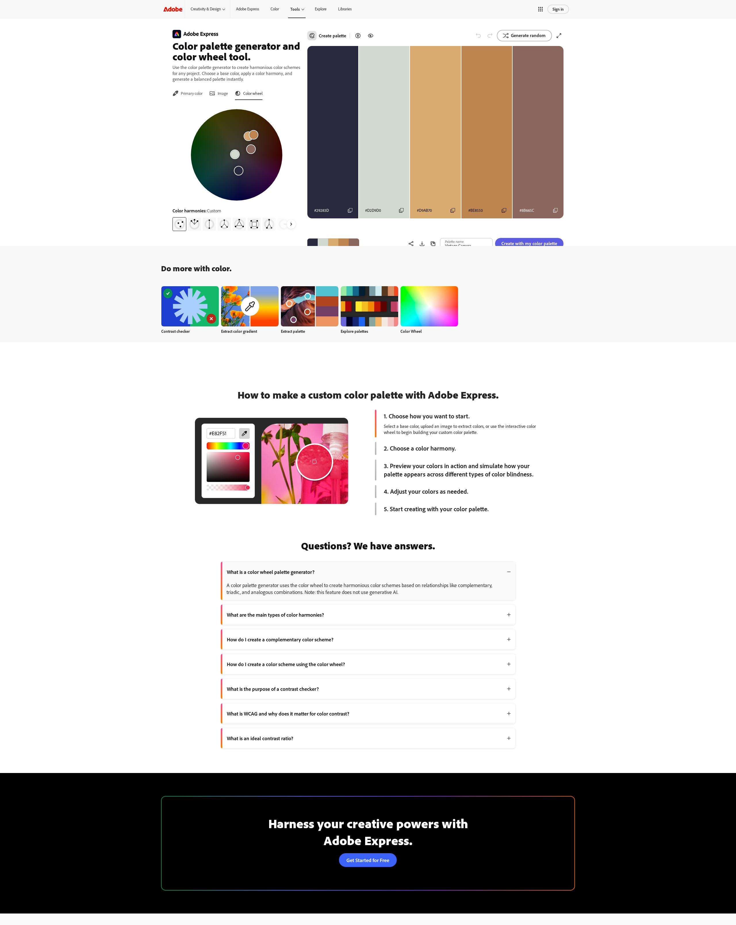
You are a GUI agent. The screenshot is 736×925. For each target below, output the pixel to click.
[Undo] (478, 35)
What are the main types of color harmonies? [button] (275, 614)
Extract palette (293, 331)
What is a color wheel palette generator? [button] (271, 572)
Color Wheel (411, 331)
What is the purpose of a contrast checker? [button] (273, 689)
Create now (190, 306)
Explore (321, 8)
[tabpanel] (236, 168)
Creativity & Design (206, 8)
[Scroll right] (291, 224)
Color (275, 8)
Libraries (345, 8)
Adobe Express (247, 8)
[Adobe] (173, 9)
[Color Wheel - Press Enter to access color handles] (236, 155)
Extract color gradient (239, 331)
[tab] (187, 93)
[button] (540, 9)
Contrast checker (175, 331)
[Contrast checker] (358, 35)
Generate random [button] (528, 35)
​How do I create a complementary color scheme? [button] (280, 639)
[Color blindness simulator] (370, 35)
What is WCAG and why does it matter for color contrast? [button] (288, 713)
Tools (295, 9)
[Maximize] (559, 35)
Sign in (558, 9)
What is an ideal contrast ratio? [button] (260, 738)
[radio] (179, 224)
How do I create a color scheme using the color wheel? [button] (286, 664)
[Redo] (489, 35)
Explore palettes (354, 331)
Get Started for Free (367, 860)
